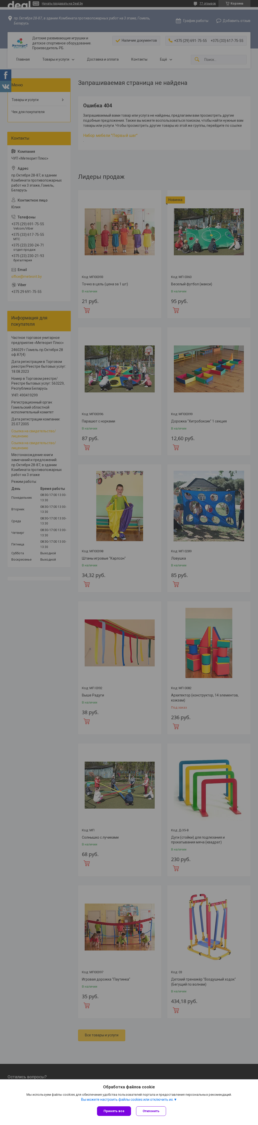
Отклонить (151, 1111)
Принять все (114, 1111)
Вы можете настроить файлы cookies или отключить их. (127, 1099)
